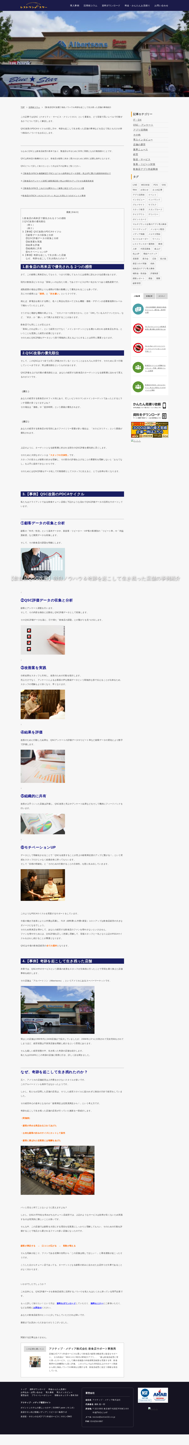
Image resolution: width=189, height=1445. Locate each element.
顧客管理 (137, 283)
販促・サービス (141, 159)
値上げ (157, 249)
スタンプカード (155, 209)
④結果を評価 (33, 245)
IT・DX (137, 120)
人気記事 (137, 296)
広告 (154, 259)
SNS (164, 185)
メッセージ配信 (157, 229)
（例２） (30, 228)
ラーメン (156, 239)
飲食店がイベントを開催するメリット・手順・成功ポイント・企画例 (155, 368)
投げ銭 (163, 259)
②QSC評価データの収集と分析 (42, 238)
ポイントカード (139, 219)
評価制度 (154, 273)
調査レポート (139, 278)
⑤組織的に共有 (34, 248)
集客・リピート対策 (144, 164)
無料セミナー (97, 1303)
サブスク (152, 205)
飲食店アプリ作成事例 (145, 169)
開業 (158, 278)
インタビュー (139, 200)
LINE (135, 185)
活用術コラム (34, 107)
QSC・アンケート (143, 125)
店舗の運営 (139, 144)
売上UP (136, 254)
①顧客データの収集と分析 (39, 235)
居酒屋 (136, 259)
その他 (137, 135)
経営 (135, 154)
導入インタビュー (143, 139)
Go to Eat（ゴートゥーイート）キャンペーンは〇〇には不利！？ (155, 348)
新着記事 (149, 296)
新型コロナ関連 (139, 263)
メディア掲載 (139, 234)
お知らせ (144, 190)
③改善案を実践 (34, 241)
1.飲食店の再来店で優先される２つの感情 (44, 218)
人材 (135, 249)
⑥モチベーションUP (36, 252)
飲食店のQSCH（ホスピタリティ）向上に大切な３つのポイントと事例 (54, 196)
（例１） (30, 225)
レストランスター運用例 (143, 244)
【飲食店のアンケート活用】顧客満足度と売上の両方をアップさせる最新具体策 (58, 181)
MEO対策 (145, 185)
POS (156, 185)
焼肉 (152, 263)
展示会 (145, 259)
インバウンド (154, 200)
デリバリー (153, 214)
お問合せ (37, 1307)
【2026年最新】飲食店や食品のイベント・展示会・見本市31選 (155, 309)
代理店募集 (145, 249)
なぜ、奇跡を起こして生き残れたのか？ (46, 258)
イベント (152, 195)
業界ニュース (140, 149)
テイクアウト (139, 214)
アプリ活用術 (140, 130)
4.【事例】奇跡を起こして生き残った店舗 (44, 255)
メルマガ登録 (154, 234)
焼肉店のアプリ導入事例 (143, 268)
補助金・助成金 (139, 273)
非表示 (75, 212)
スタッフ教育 (139, 209)
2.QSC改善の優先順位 (34, 221)
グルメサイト (139, 205)
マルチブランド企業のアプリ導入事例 (149, 224)
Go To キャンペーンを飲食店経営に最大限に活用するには (155, 328)
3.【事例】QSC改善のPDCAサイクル (41, 231)
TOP (23, 107)
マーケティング (139, 229)
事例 (160, 244)
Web (135, 190)
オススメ (162, 296)
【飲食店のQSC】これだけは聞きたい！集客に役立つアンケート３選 (53, 188)
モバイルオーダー (141, 239)
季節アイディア (150, 254)
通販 (150, 278)
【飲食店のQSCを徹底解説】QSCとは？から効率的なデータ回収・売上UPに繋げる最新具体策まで (67, 173)
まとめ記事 (157, 190)
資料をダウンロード (66, 1303)
